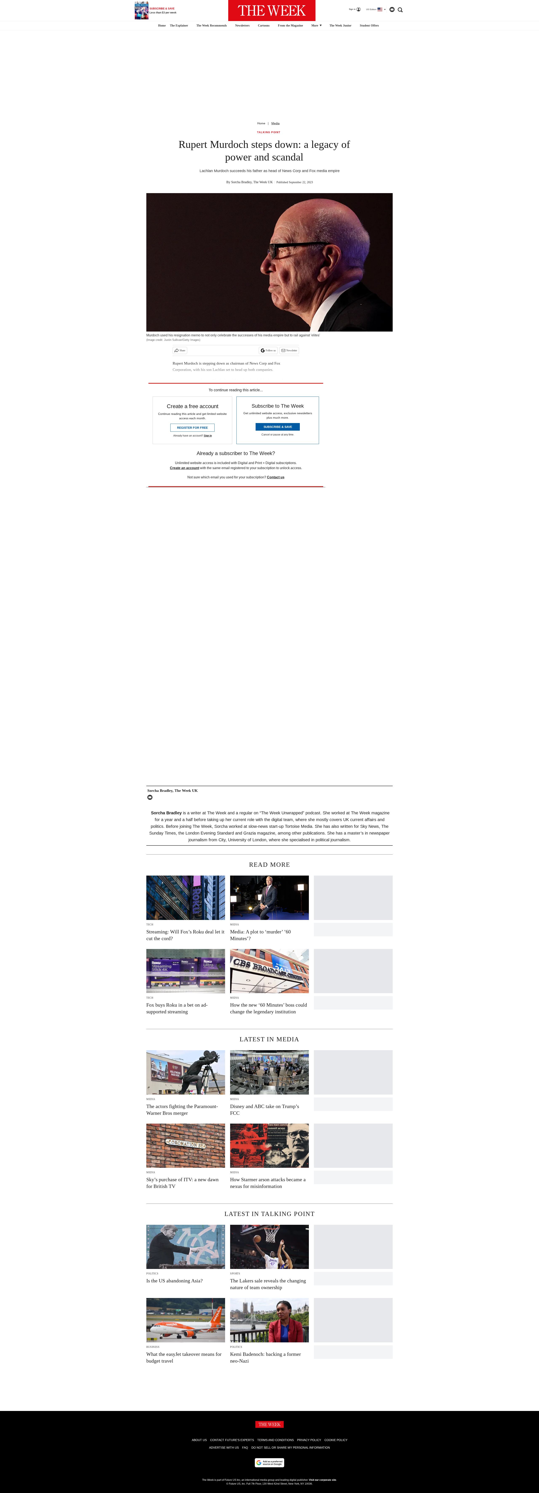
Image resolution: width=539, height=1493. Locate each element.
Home (261, 123)
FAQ (245, 1447)
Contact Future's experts (232, 1440)
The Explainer (179, 25)
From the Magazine (290, 25)
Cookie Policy (335, 1440)
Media (275, 123)
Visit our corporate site (322, 1479)
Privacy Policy (309, 1440)
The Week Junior (340, 25)
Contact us (275, 477)
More (315, 25)
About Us (199, 1440)
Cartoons (264, 25)
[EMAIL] (151, 797)
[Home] (161, 25)
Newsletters (242, 25)
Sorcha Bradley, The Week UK (252, 182)
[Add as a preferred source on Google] (269, 1462)
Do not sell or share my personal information (290, 1447)
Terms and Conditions (275, 1440)
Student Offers (369, 25)
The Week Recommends (211, 25)
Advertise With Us (224, 1447)
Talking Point (268, 132)
